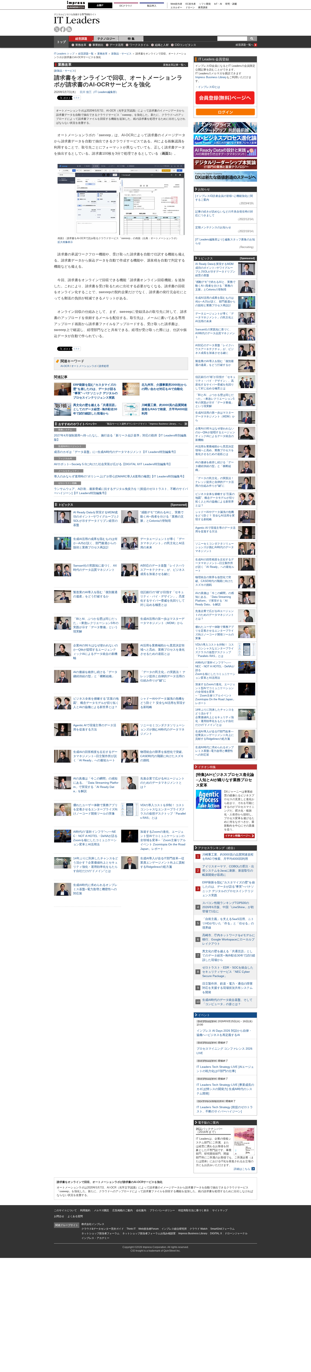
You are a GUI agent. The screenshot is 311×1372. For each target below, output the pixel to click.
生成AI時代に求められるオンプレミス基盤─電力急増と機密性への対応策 (95, 889)
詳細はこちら (242, 1168)
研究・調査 (231, 4)
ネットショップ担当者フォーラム (100, 1233)
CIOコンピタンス (185, 44)
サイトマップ (219, 1210)
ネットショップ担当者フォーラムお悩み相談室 (149, 1233)
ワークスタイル (139, 44)
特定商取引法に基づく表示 (193, 1210)
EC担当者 (191, 4)
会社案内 (141, 1210)
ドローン (190, 7)
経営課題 (81, 38)
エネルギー (176, 7)
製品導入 (151, 5)
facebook (63, 29)
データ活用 (116, 44)
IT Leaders (77, 20)
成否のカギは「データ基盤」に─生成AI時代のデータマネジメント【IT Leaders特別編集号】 (115, 452)
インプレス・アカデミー (95, 1238)
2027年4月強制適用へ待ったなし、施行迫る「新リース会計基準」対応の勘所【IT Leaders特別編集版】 (120, 437)
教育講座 (203, 7)
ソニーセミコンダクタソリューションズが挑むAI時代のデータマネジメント (162, 729)
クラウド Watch (199, 1228)
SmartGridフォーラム (222, 1228)
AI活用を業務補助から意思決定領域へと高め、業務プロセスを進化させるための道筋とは (162, 649)
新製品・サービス (121, 53)
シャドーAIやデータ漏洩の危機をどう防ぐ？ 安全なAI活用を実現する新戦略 (162, 703)
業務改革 (80, 44)
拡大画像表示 (65, 242)
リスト (76, 98)
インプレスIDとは (209, 87)
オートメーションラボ (84, 366)
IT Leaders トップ (64, 53)
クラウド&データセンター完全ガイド (102, 1228)
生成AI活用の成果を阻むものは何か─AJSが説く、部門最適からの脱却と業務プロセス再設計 (95, 543)
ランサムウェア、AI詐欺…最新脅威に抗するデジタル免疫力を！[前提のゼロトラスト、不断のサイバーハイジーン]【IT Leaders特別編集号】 (121, 491)
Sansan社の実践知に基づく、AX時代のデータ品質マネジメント (215, 333)
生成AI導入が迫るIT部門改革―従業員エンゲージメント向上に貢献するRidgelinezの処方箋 (162, 862)
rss (69, 29)
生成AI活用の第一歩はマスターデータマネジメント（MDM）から (215, 416)
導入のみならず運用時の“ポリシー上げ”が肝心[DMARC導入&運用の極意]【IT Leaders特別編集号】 (120, 476)
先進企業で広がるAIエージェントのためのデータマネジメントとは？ (162, 783)
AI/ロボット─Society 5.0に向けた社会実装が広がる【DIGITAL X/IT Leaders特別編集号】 (113, 464)
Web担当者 (176, 4)
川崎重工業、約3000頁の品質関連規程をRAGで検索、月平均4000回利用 (164, 409)
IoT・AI (218, 4)
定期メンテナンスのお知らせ (213, 227)
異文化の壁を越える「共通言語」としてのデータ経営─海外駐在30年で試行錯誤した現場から (95, 409)
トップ (61, 42)
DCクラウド (126, 5)
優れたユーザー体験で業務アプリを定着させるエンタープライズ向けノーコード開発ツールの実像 (95, 809)
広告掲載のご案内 (122, 1210)
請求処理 (104, 366)
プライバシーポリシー (162, 1210)
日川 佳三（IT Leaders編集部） (99, 92)
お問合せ (59, 1216)
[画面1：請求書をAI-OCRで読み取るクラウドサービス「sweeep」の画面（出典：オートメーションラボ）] (121, 234)
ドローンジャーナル (236, 1233)
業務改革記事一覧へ (174, 64)
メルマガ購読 (101, 1210)
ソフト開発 (205, 4)
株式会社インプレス (92, 1224)
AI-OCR (65, 366)
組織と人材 (162, 44)
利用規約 (85, 1210)
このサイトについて (65, 1210)
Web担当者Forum (148, 1228)
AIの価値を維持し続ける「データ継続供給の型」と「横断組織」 (214, 466)
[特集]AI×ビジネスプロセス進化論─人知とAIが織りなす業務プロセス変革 (225, 780)
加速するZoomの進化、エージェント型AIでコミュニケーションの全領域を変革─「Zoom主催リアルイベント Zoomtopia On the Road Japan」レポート (163, 840)
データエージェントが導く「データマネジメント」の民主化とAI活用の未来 (162, 543)
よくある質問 (75, 1216)
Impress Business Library (211, 77)
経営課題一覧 (86, 53)
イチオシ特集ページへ (237, 835)
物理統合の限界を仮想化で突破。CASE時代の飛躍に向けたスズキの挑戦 (162, 756)
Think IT (131, 1228)
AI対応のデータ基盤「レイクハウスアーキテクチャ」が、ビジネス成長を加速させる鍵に (162, 570)
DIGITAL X (216, 1233)
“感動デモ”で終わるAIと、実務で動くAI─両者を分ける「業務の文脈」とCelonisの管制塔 (162, 516)
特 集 (131, 38)
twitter (57, 29)
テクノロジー (106, 38)
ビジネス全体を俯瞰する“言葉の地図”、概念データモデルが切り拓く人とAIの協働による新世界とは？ (96, 703)
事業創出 (97, 44)
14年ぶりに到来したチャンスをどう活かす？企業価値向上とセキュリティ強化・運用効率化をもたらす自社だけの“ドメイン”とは (214, 717)
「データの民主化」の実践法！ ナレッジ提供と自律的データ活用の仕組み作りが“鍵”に (163, 676)
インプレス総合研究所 (174, 1228)
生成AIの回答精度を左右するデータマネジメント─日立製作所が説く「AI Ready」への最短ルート (95, 756)
